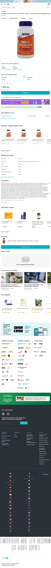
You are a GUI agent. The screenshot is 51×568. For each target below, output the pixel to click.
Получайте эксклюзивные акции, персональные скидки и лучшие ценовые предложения (14, 418)
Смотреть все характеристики (7, 176)
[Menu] (1, 4)
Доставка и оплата (6, 436)
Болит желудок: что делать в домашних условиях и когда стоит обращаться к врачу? (10, 285)
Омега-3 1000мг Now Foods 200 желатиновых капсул (38, 140)
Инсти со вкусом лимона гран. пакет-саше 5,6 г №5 (37, 309)
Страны (16, 436)
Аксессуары (41, 461)
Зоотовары (41, 457)
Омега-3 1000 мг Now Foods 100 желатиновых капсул (8, 140)
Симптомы (41, 463)
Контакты (4, 438)
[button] (13, 78)
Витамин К (20, 161)
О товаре (4, 18)
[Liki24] (5, 558)
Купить (25, 93)
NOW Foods (3, 15)
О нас (15, 434)
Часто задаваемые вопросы (6, 441)
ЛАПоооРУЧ (41, 455)
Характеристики (13, 18)
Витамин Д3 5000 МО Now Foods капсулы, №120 (22, 140)
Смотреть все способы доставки (8, 118)
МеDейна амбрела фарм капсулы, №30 (7, 222)
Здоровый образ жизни (44, 459)
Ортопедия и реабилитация (42, 449)
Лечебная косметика (43, 442)
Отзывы (31, 18)
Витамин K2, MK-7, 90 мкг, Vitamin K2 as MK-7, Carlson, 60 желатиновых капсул (38, 223)
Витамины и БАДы (43, 440)
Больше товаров (5, 150)
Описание (23, 18)
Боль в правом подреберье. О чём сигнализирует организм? (33, 285)
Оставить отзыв (25, 247)
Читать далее (4, 202)
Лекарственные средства (33, 161)
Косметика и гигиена (43, 438)
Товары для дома (43, 453)
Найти (48, 7)
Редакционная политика (29, 439)
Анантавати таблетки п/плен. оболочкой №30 (7, 309)
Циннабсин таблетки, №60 (22, 308)
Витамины (25, 161)
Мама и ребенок (42, 451)
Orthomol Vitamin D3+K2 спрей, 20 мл (22, 222)
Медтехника (41, 446)
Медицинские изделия (44, 444)
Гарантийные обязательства (29, 435)
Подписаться (24, 423)
